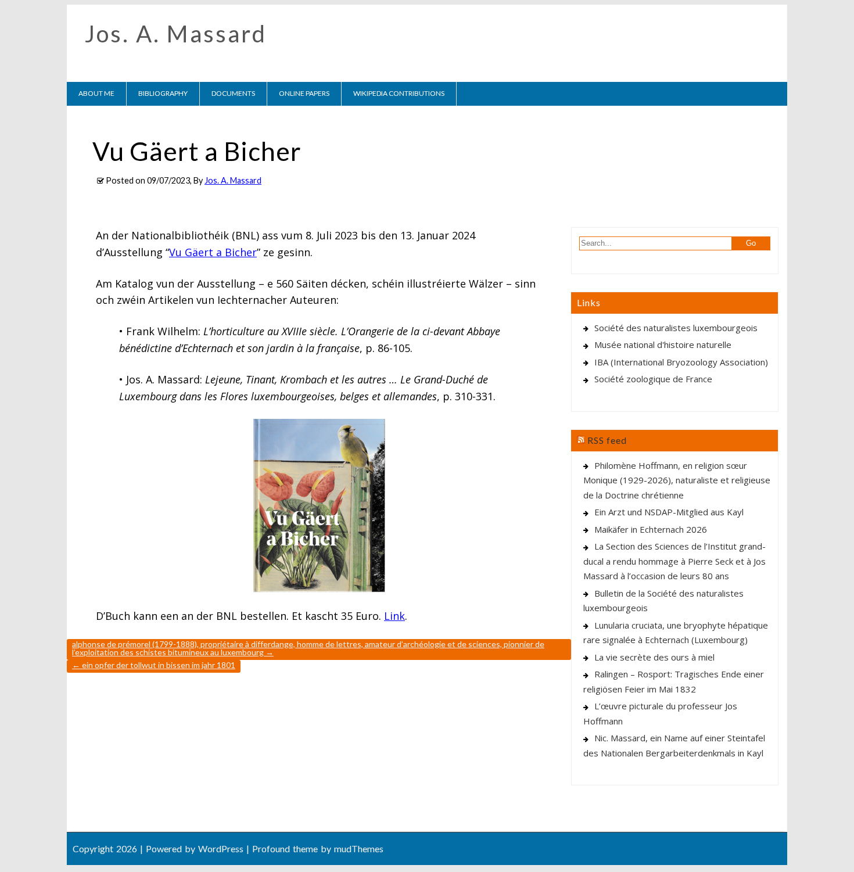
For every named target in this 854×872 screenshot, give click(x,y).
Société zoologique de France (653, 379)
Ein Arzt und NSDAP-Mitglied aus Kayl (669, 512)
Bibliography (163, 93)
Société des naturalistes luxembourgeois (676, 327)
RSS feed (607, 440)
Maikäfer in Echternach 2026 (650, 529)
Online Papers (304, 93)
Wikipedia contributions (398, 93)
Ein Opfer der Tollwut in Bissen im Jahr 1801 (153, 665)
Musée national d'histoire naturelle (662, 344)
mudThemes (358, 848)
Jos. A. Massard (176, 33)
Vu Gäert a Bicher (213, 252)
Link (394, 616)
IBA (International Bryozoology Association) (681, 362)
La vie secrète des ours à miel (654, 657)
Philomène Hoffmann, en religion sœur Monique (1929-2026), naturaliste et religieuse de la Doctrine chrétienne (676, 480)
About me (96, 93)
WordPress (220, 848)
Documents (233, 93)
